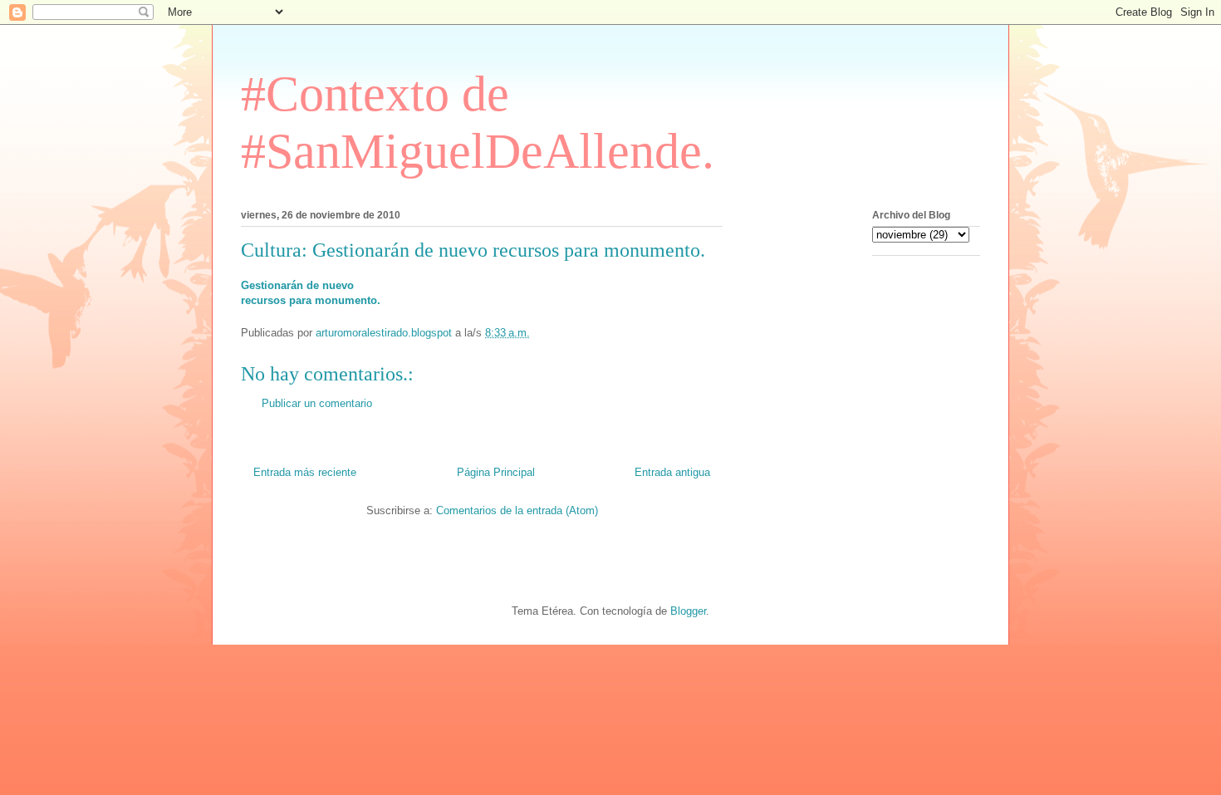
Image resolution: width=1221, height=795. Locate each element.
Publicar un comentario (317, 403)
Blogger (688, 611)
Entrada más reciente (304, 472)
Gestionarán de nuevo (297, 285)
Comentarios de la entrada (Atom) (517, 510)
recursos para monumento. (310, 300)
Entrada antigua (672, 472)
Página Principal (496, 472)
